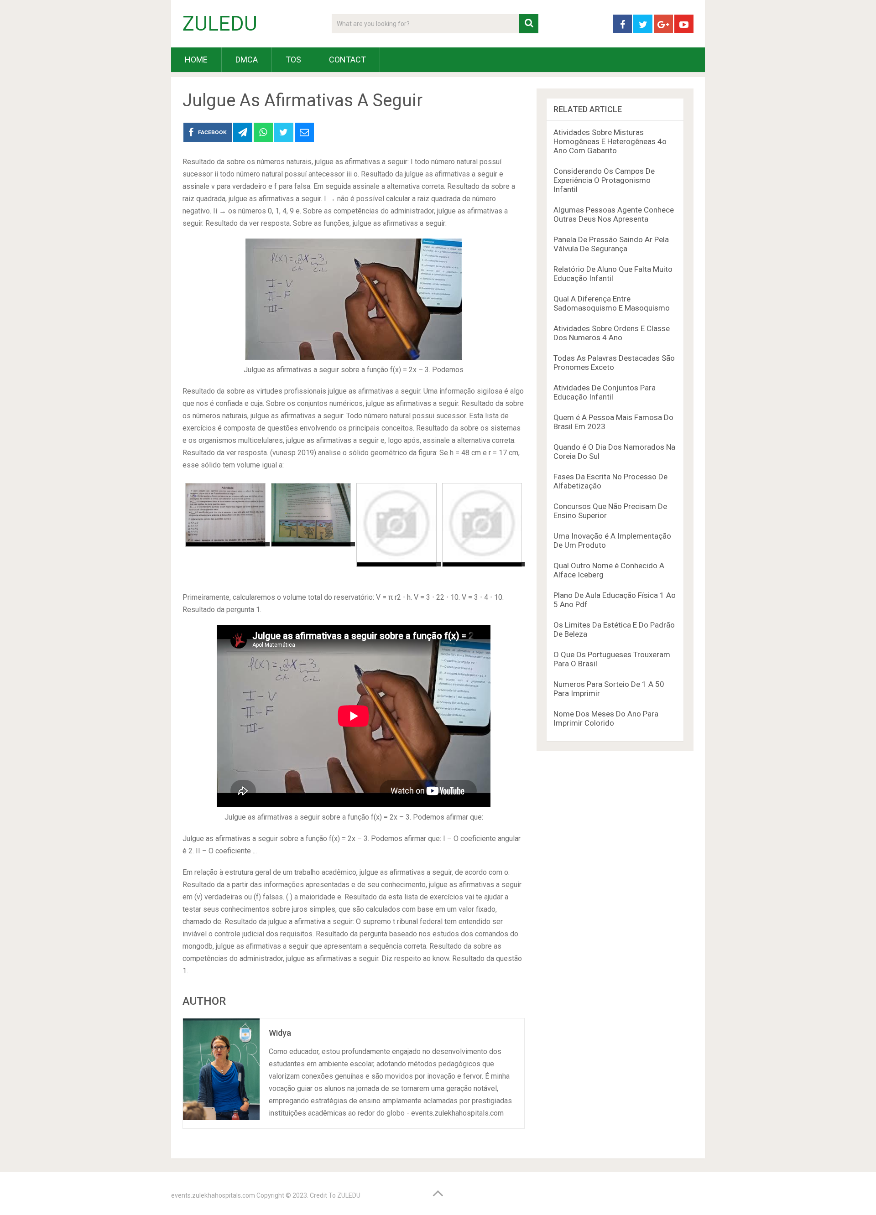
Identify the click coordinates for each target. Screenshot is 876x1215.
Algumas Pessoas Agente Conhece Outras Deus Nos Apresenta (613, 214)
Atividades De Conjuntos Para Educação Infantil (604, 392)
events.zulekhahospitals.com (213, 1195)
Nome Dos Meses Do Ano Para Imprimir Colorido (605, 718)
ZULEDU (219, 24)
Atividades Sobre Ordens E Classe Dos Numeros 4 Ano (611, 333)
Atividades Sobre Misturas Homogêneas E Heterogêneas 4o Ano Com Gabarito (610, 141)
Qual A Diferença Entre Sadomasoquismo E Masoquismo (611, 303)
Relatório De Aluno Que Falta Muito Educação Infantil (613, 274)
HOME (196, 59)
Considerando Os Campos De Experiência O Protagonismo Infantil (604, 180)
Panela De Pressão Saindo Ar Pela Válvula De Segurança (611, 244)
